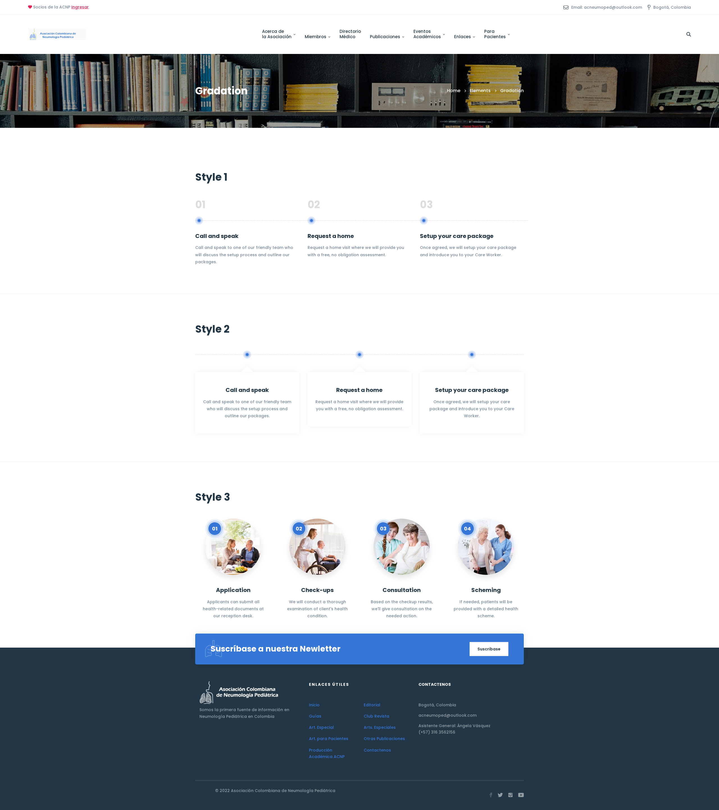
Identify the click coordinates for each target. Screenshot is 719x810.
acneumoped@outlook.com (447, 715)
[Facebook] (491, 795)
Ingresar (80, 7)
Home (453, 90)
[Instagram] (510, 795)
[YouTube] (521, 795)
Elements (480, 90)
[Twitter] (500, 795)
